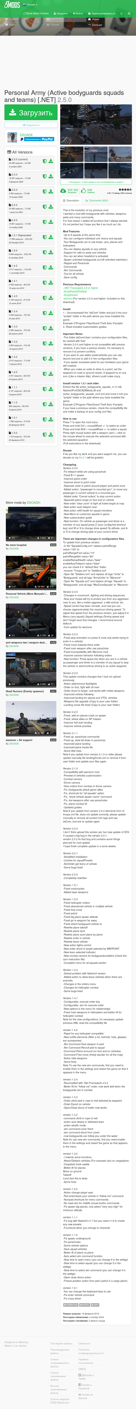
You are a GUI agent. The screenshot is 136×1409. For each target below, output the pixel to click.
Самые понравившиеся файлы (59, 1362)
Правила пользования (85, 1360)
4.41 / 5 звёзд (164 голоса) (119, 193)
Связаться (84, 1343)
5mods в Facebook (84, 1386)
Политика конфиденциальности (90, 1351)
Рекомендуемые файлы (59, 1351)
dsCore (68, 298)
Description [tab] (72, 200)
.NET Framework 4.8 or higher (81, 288)
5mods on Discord (85, 1396)
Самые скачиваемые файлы (58, 1376)
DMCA (82, 1369)
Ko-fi (81, 457)
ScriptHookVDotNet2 (75, 291)
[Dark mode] (121, 13)
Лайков (91, 192)
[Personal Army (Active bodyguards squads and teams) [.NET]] (96, 124)
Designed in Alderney (16, 1342)
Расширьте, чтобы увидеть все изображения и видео (96, 181)
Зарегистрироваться (103, 13)
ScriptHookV (71, 295)
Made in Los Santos (15, 1345)
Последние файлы (61, 1343)
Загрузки (72, 192)
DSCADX (26, 135)
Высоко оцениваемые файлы (58, 1389)
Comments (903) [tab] (98, 200)
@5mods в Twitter (86, 1376)
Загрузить (62, 13)
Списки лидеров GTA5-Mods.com (59, 1400)
